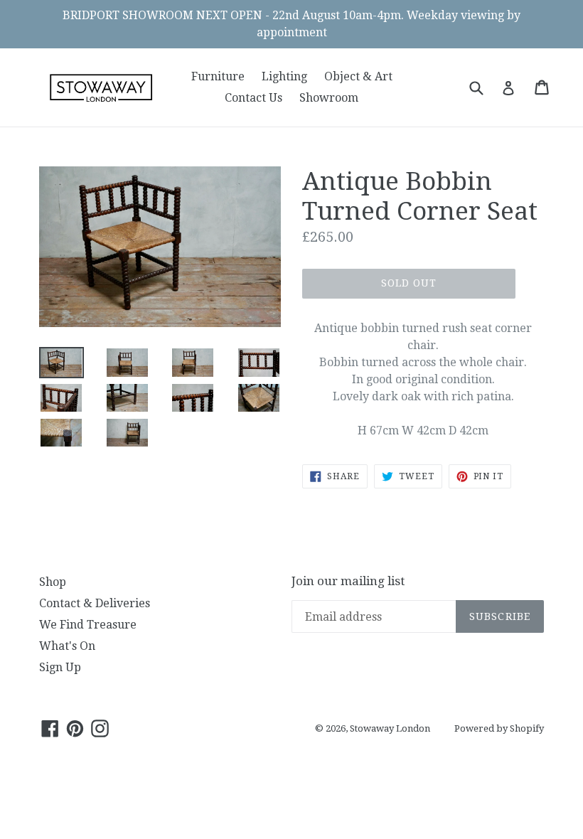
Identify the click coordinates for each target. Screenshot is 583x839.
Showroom (328, 98)
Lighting (284, 76)
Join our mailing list (348, 581)
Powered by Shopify (499, 728)
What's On (67, 646)
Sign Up (60, 667)
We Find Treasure (88, 624)
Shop (52, 582)
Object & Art (358, 76)
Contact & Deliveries (94, 603)
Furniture (218, 76)
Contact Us (253, 98)
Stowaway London (390, 728)
